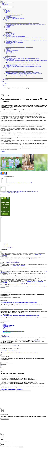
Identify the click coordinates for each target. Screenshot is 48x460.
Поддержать (3, 364)
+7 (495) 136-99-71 (5, 336)
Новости (5, 85)
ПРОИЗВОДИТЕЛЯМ (7, 45)
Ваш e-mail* (41, 383)
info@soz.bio (37, 340)
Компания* (31, 382)
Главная (5, 83)
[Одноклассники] (3, 173)
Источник (2, 151)
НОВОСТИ (5, 19)
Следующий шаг (4, 418)
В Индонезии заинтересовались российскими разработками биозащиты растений (18, 302)
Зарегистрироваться (7, 390)
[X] (6, 173)
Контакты (5, 328)
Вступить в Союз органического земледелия (15, 18)
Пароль (2, 444)
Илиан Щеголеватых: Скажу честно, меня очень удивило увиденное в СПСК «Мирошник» (21, 309)
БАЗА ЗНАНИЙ (6, 21)
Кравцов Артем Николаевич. (19, 265)
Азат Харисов (34, 258)
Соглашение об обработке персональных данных (11, 389)
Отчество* (30, 380)
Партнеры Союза (7, 326)
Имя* (29, 378)
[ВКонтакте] (1, 173)
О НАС (4, 9)
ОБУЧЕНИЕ (5, 57)
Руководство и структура (8, 325)
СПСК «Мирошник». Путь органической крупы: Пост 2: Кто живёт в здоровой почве (19, 315)
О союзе (4, 324)
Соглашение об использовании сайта (8, 350)
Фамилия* (30, 379)
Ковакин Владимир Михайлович (21, 269)
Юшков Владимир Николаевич (33, 283)
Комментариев (3, 174)
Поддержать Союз (16, 297)
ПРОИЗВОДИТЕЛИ (7, 35)
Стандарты (5, 329)
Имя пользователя (4, 442)
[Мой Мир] (5, 173)
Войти (23, 390)
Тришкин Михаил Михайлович (13, 262)
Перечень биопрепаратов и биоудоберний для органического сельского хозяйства (19, 352)
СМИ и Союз (6, 327)
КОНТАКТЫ (5, 79)
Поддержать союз (7, 332)
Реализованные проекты (11, 17)
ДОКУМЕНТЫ (6, 67)
